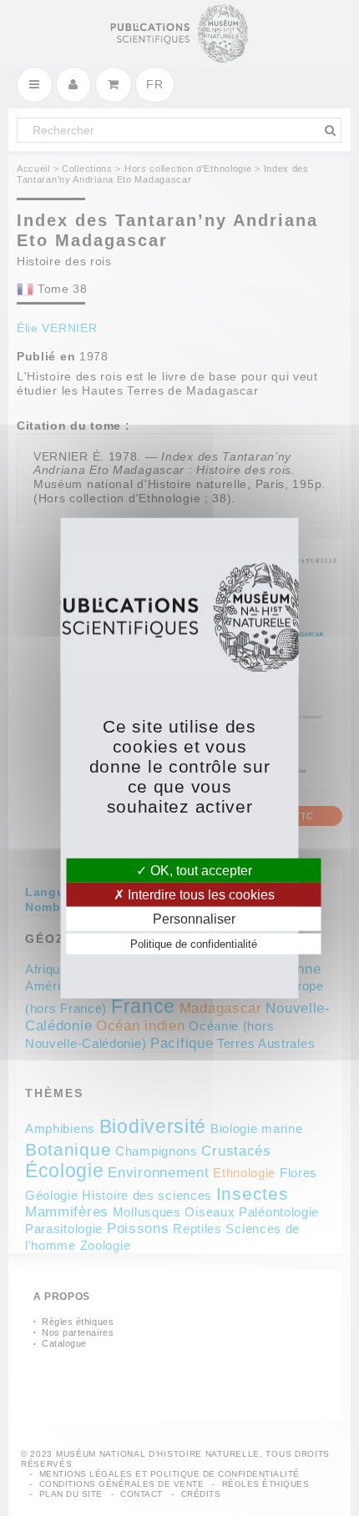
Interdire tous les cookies (199, 894)
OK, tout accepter (199, 870)
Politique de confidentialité (193, 944)
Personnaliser (194, 919)
